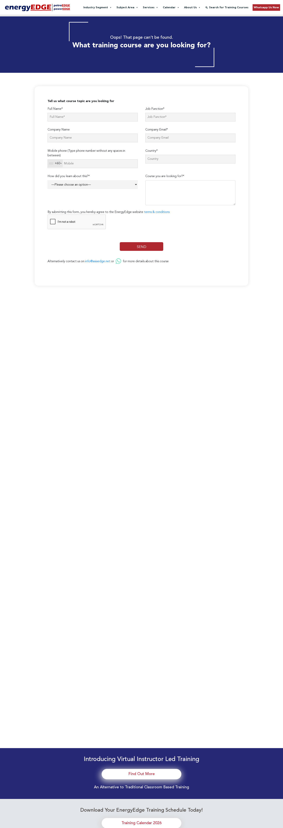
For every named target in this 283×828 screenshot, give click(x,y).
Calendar (169, 7)
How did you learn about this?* (69, 176)
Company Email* (156, 129)
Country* (151, 150)
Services (148, 7)
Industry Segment (95, 7)
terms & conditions (157, 212)
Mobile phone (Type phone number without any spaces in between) (86, 153)
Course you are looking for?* (164, 176)
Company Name (59, 129)
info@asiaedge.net (97, 261)
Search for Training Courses (228, 7)
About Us (190, 7)
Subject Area (125, 7)
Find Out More (141, 774)
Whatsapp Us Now (266, 7)
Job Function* (154, 109)
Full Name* (55, 109)
